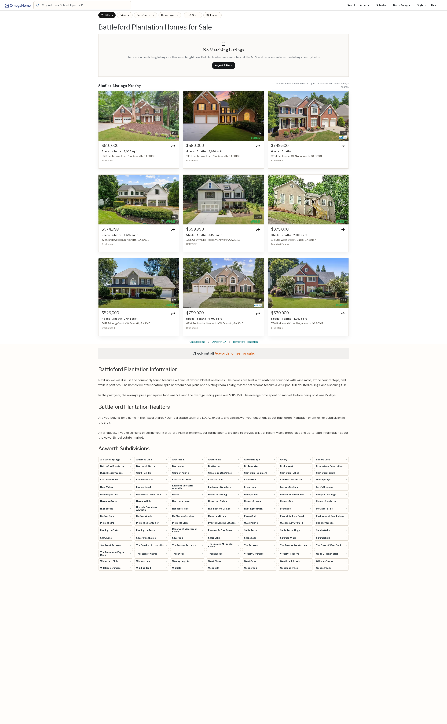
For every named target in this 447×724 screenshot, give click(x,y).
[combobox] (86, 5)
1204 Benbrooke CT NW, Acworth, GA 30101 (296, 156)
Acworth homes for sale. (235, 353)
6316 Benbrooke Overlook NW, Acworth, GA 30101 (215, 323)
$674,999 (110, 229)
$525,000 (110, 313)
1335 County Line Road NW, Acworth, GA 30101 (213, 239)
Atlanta (364, 5)
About (434, 5)
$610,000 (110, 145)
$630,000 (280, 313)
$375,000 (280, 229)
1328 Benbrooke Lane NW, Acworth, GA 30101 (128, 156)
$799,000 (195, 313)
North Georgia (401, 5)
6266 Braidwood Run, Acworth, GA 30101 (125, 239)
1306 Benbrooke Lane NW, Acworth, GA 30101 (213, 156)
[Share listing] (173, 145)
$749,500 (280, 145)
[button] (103, 116)
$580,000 (195, 145)
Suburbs (381, 5)
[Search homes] (38, 5)
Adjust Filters (223, 65)
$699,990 (195, 229)
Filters (109, 15)
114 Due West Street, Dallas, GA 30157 (293, 239)
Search (351, 5)
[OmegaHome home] (17, 5)
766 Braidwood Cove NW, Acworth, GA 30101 (297, 323)
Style (420, 5)
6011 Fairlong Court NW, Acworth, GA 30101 (127, 323)
